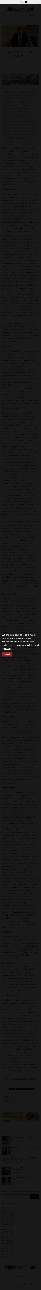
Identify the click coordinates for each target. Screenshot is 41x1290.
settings (7, 648)
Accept (7, 654)
